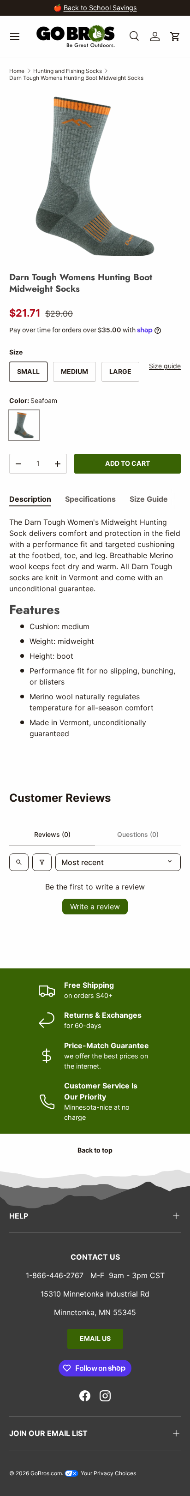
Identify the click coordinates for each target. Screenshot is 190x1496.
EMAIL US (95, 1338)
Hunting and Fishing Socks (67, 70)
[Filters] (42, 862)
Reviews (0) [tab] (52, 834)
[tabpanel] (95, 628)
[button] (175, 36)
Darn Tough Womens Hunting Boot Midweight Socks (76, 77)
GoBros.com (46, 1473)
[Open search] (19, 862)
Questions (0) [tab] (138, 834)
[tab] (30, 499)
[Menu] (15, 36)
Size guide (165, 366)
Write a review (95, 906)
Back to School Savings (100, 8)
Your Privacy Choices (107, 1473)
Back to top (95, 1150)
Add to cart (127, 463)
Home (16, 70)
